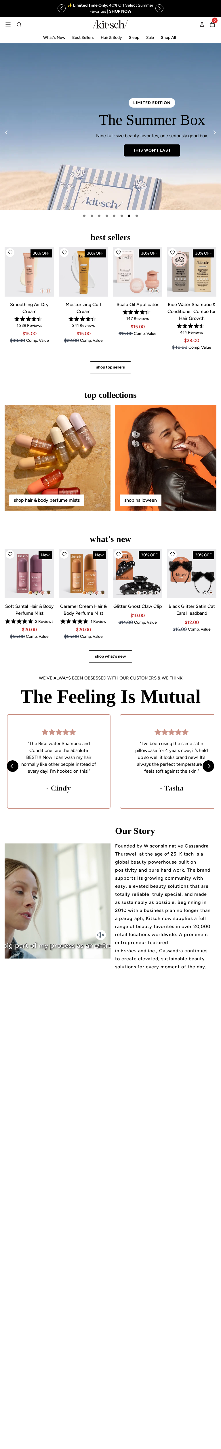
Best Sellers (83, 37)
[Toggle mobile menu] (8, 24)
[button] (10, 252)
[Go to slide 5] (114, 216)
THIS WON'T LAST (152, 150)
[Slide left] (62, 8)
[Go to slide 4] (107, 216)
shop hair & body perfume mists (47, 500)
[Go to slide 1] (84, 216)
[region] (110, 8)
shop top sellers (110, 367)
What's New (54, 37)
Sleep (134, 37)
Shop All (168, 37)
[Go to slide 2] (92, 216)
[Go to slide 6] (122, 216)
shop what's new (110, 656)
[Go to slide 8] (137, 216)
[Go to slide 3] (99, 216)
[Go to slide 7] (129, 216)
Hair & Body (111, 37)
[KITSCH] (110, 24)
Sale (150, 37)
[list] (110, 126)
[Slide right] (159, 8)
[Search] (19, 24)
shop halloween (140, 500)
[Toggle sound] (101, 935)
